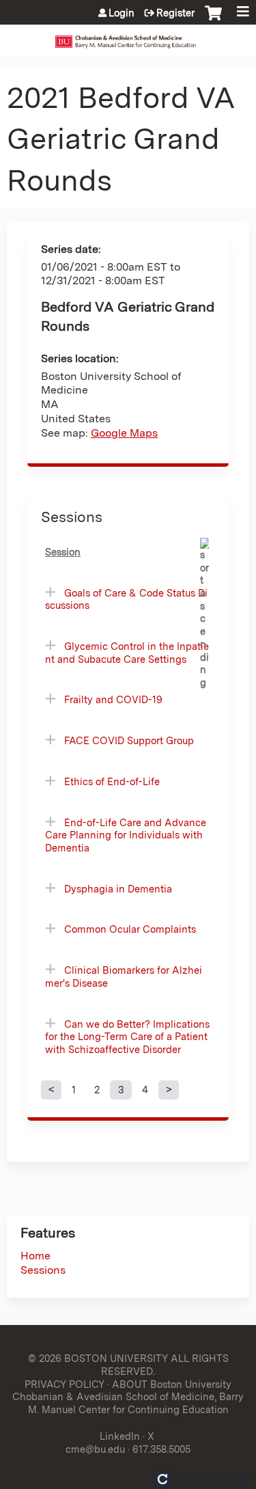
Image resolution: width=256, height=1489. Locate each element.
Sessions (43, 1269)
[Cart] (213, 19)
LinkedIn (120, 1436)
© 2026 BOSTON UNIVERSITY (98, 1358)
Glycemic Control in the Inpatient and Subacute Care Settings (127, 652)
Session (63, 552)
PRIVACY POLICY (64, 1384)
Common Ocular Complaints (130, 929)
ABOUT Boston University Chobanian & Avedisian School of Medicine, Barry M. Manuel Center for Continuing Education (128, 1396)
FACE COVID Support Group (129, 740)
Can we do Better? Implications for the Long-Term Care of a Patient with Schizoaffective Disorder (127, 1036)
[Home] (128, 37)
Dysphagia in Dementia (118, 888)
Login (121, 13)
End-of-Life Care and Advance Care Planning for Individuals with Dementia (125, 835)
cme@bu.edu (95, 1449)
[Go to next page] (168, 1089)
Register (175, 13)
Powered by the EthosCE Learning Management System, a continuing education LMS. (200, 1479)
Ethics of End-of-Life (112, 781)
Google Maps (124, 432)
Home (35, 1255)
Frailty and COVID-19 (113, 699)
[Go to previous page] (51, 1089)
